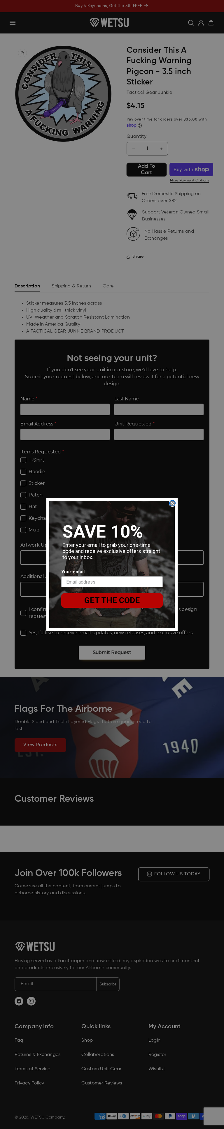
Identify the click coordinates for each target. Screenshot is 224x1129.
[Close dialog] (172, 503)
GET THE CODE (112, 600)
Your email (73, 572)
